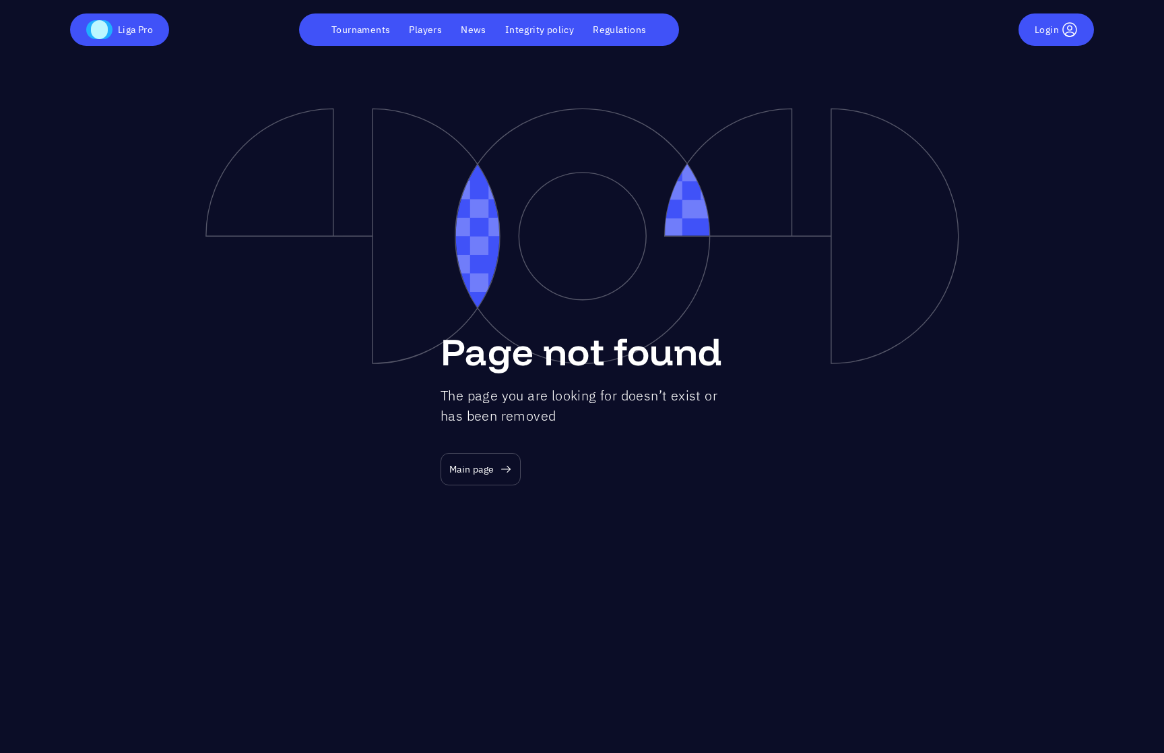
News (473, 30)
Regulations (619, 30)
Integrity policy (539, 30)
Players (425, 30)
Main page (471, 469)
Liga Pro (135, 30)
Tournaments (360, 30)
